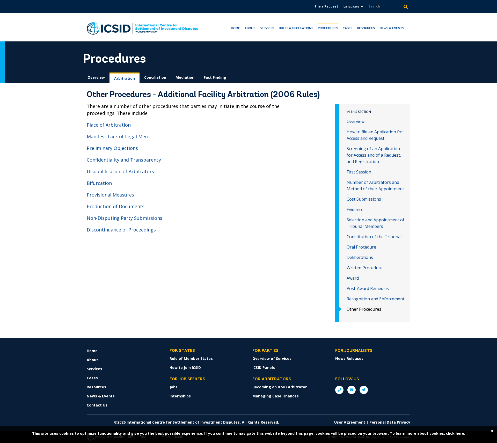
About (250, 28)
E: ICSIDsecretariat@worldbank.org (351, 390)
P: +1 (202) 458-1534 (339, 390)
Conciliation (155, 77)
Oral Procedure (361, 247)
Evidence (355, 209)
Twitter (364, 390)
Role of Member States (191, 358)
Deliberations (360, 257)
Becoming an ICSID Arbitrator (279, 386)
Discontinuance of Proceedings (121, 230)
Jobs (174, 386)
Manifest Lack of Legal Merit (118, 136)
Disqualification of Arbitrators (120, 171)
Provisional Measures (110, 195)
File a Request (326, 6)
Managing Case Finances (275, 396)
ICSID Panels (263, 367)
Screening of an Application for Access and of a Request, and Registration (374, 155)
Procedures (328, 28)
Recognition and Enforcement (375, 299)
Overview (96, 77)
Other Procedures (364, 309)
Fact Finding (215, 77)
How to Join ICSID (185, 367)
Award (353, 278)
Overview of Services (271, 358)
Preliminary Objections (112, 148)
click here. (455, 433)
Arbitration (124, 78)
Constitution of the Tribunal (374, 236)
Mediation (185, 77)
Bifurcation (99, 183)
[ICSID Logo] (142, 27)
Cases (347, 28)
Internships (180, 396)
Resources (366, 28)
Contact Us (97, 405)
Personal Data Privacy (389, 422)
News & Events (391, 28)
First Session (359, 172)
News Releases (349, 358)
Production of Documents (115, 206)
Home (235, 28)
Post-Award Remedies (368, 288)
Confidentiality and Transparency (124, 160)
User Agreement (349, 422)
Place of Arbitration (109, 125)
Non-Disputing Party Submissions (124, 218)
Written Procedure (365, 268)
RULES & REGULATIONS (296, 28)
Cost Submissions (364, 199)
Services (267, 28)
